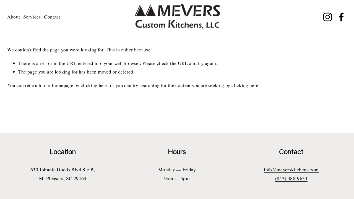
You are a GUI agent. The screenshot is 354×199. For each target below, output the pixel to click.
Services (32, 17)
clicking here (94, 85)
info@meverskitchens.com (291, 169)
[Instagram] (327, 17)
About (13, 17)
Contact (52, 17)
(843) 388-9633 (291, 178)
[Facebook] (341, 17)
